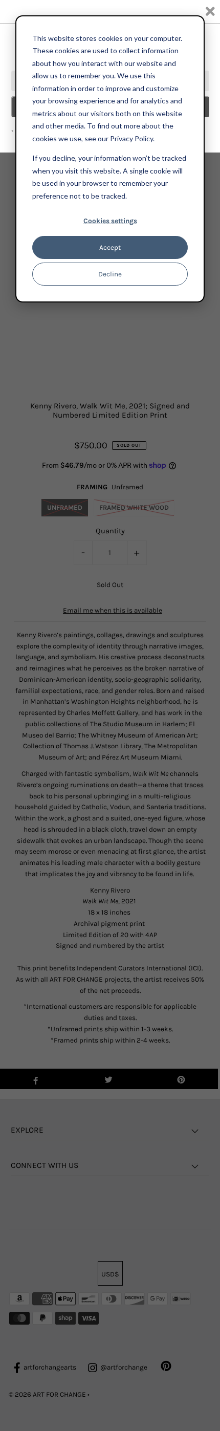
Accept (110, 247)
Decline (110, 274)
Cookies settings (110, 221)
